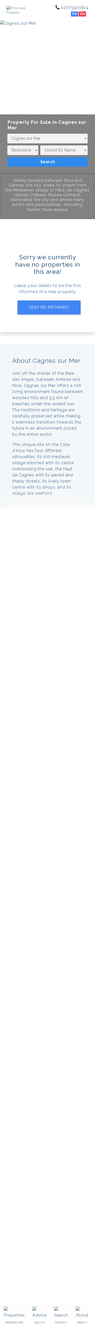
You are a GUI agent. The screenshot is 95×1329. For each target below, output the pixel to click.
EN (82, 14)
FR (74, 14)
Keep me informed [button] (49, 307)
